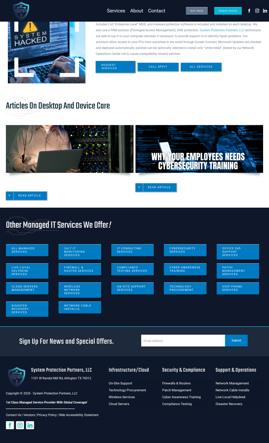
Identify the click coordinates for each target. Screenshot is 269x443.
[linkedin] (265, 11)
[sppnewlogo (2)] (21, 2)
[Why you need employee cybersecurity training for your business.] (199, 126)
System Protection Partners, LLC (222, 30)
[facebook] (249, 11)
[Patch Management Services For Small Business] (70, 126)
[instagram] (257, 11)
